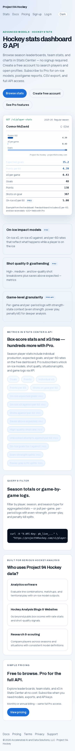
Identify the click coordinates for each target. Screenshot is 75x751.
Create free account (47, 93)
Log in (48, 14)
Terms (28, 734)
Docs (15, 14)
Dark (63, 14)
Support (52, 734)
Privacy (39, 734)
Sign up (37, 14)
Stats (6, 14)
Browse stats (15, 93)
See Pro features (17, 105)
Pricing (26, 14)
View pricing (18, 712)
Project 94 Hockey (15, 6)
